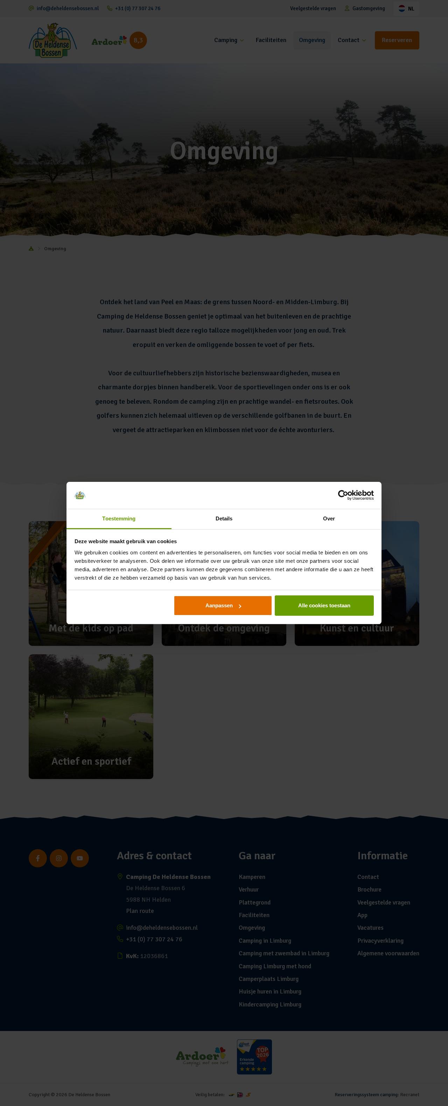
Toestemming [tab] (118, 518)
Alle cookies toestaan (324, 605)
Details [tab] (224, 518)
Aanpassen (219, 605)
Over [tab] (329, 518)
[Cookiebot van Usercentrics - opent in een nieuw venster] (343, 495)
